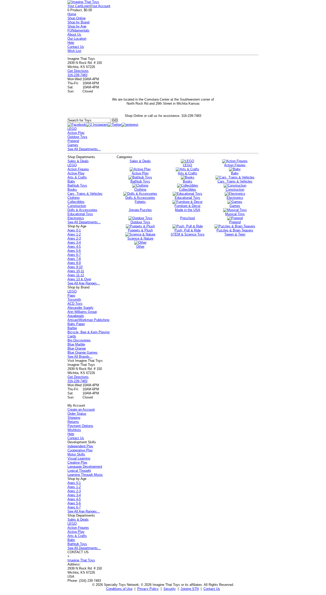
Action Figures (78, 169)
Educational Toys (80, 214)
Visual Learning (78, 458)
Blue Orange (76, 348)
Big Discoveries (79, 340)
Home (71, 14)
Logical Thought (79, 471)
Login (86, 6)
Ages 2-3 (74, 238)
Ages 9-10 (75, 267)
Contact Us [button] (211, 589)
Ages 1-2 (74, 234)
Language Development (84, 466)
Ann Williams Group (82, 312)
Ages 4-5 (74, 246)
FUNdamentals (78, 30)
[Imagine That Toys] (83, 2)
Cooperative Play (80, 450)
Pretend (73, 141)
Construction (76, 206)
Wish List (74, 51)
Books (72, 189)
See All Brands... (79, 356)
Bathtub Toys (77, 185)
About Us (74, 34)
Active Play (76, 133)
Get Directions (78, 71)
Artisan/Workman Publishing (88, 320)
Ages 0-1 (74, 230)
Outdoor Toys (77, 137)
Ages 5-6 (74, 251)
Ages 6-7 (74, 255)
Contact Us (75, 47)
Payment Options (80, 426)
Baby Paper (76, 324)
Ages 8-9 (74, 263)
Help (70, 43)
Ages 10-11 (75, 271)
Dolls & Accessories (82, 210)
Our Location (76, 38)
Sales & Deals (78, 161)
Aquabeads (75, 316)
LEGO (72, 129)
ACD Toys (75, 304)
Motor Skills (76, 454)
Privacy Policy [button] (148, 589)
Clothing (73, 198)
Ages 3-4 (74, 242)
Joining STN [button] (190, 589)
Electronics (75, 218)
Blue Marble (76, 344)
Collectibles (76, 202)
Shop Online (76, 18)
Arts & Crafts (77, 177)
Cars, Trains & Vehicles (84, 194)
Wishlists (74, 430)
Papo (71, 295)
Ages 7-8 (74, 259)
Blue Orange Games (82, 352)
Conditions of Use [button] (119, 589)
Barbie (72, 328)
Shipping (73, 418)
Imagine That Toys (81, 560)
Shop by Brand (78, 22)
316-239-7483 (77, 75)
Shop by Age (76, 26)
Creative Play (77, 462)
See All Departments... (84, 149)
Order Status (76, 414)
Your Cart (74, 6)
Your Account (100, 6)
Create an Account (81, 409)
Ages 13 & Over (79, 279)
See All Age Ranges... (83, 283)
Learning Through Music (85, 475)
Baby (71, 181)
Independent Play (80, 446)
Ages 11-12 (75, 275)
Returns (73, 422)
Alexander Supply (80, 308)
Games (72, 145)
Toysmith (74, 299)
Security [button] (170, 589)
